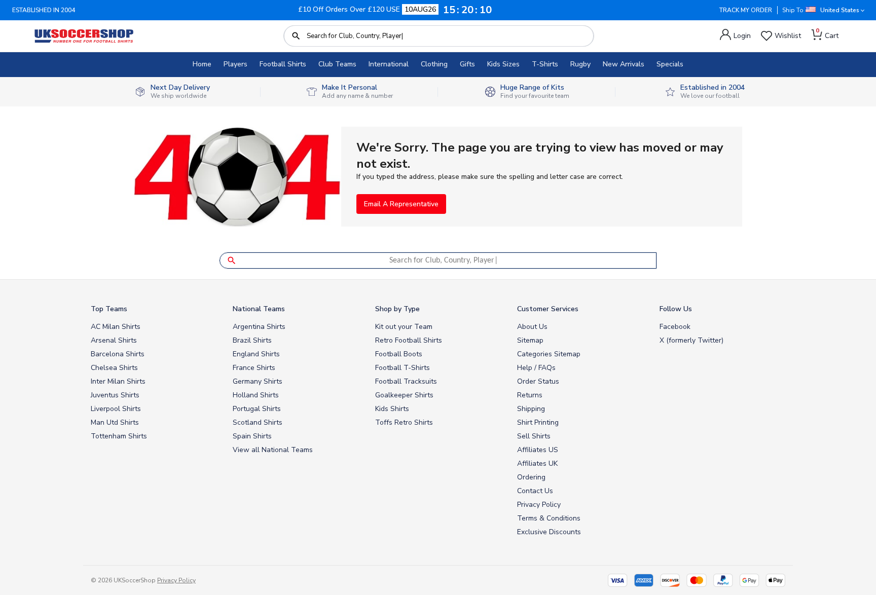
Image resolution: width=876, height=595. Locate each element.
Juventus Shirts (115, 395)
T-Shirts (545, 64)
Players (235, 64)
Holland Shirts (256, 395)
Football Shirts (283, 64)
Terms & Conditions (548, 518)
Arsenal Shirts (114, 340)
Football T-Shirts (402, 368)
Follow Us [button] (676, 309)
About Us (532, 326)
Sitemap (530, 340)
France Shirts (254, 368)
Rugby (580, 64)
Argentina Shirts (259, 326)
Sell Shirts (534, 436)
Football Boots (398, 354)
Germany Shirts (257, 381)
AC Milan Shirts (115, 326)
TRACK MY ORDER (745, 10)
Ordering (531, 477)
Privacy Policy (539, 504)
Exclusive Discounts (549, 532)
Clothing (434, 64)
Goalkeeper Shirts (404, 395)
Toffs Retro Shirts (404, 422)
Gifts (467, 64)
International (389, 64)
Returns (529, 395)
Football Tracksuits (406, 381)
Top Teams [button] (109, 309)
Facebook (675, 326)
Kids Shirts (392, 409)
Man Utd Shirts (115, 422)
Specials (669, 64)
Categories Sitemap (548, 354)
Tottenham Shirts (119, 436)
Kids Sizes (503, 64)
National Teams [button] (259, 309)
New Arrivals (623, 64)
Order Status (538, 381)
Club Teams (337, 64)
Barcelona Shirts (117, 354)
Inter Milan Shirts (118, 381)
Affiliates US (537, 450)
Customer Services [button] (547, 309)
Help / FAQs (536, 368)
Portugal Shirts (257, 409)
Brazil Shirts (252, 340)
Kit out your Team (403, 326)
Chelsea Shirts (114, 368)
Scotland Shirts (257, 422)
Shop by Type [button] (397, 309)
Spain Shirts (252, 436)
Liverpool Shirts (116, 409)
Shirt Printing (538, 422)
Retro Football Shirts (408, 340)
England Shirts (256, 354)
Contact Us (535, 491)
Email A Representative (401, 204)
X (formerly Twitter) (691, 340)
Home (202, 64)
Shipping (531, 409)
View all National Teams (273, 450)
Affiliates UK (537, 463)
